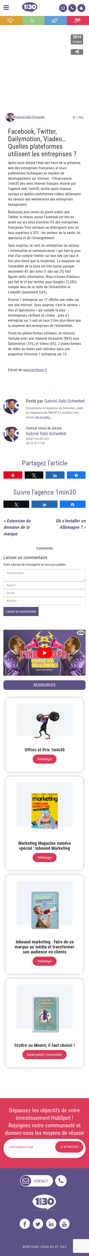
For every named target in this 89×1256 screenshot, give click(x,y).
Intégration (33, 20)
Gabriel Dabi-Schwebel (29, 117)
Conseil (11, 20)
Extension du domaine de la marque (16, 527)
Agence (77, 20)
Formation (56, 20)
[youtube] (64, 1224)
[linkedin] (51, 1224)
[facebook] (25, 1224)
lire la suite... (43, 417)
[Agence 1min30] (29, 6)
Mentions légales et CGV (45, 1246)
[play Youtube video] (44, 653)
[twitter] (38, 1224)
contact (41, 1181)
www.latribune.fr (35, 370)
